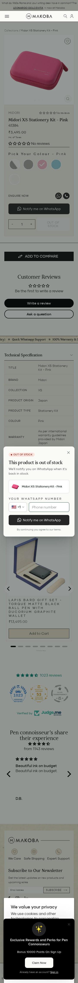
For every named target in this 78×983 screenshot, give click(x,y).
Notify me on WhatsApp (42, 520)
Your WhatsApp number (35, 499)
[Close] (68, 452)
